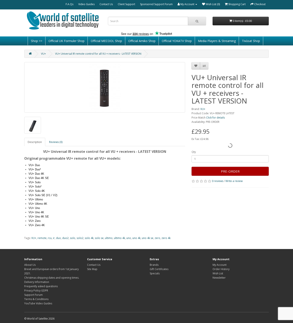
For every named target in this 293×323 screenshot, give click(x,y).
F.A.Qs (69, 4)
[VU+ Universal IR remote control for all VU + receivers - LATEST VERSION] (104, 87)
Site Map (92, 269)
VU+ (43, 54)
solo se (99, 238)
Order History (221, 269)
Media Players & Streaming (217, 41)
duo (58, 238)
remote (42, 238)
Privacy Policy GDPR (36, 290)
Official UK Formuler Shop (66, 41)
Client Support (126, 4)
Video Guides (86, 4)
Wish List (218, 273)
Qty (194, 152)
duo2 (65, 238)
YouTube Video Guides (38, 303)
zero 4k (166, 238)
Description (35, 142)
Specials (155, 273)
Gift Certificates (159, 269)
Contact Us (106, 4)
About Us (30, 265)
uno (128, 238)
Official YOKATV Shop (177, 41)
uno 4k (136, 238)
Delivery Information (36, 282)
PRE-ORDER (230, 171)
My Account (220, 265)
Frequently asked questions (41, 286)
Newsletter (219, 277)
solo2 (80, 238)
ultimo (109, 238)
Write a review (234, 181)
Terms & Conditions (36, 299)
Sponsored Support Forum (156, 4)
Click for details (215, 117)
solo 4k (89, 238)
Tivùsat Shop (251, 41)
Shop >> (36, 41)
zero (157, 238)
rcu (50, 238)
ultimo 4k (119, 238)
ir (54, 238)
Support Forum (33, 295)
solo (72, 238)
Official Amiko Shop (142, 41)
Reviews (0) (55, 142)
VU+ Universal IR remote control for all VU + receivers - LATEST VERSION (98, 54)
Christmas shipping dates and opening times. (51, 277)
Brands (154, 265)
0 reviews (217, 181)
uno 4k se (147, 238)
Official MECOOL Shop (106, 41)
